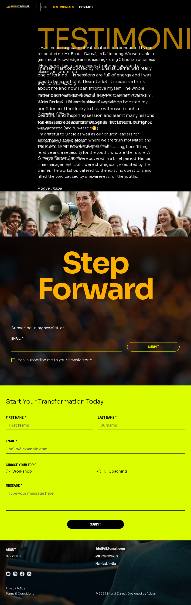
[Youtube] (8, 574)
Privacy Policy (15, 588)
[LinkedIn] (29, 574)
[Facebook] (22, 574)
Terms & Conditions (20, 593)
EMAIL (17, 338)
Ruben (151, 593)
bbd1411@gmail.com (110, 548)
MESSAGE (14, 485)
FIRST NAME (16, 417)
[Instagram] (15, 574)
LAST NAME (107, 417)
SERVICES (13, 556)
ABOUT (11, 550)
